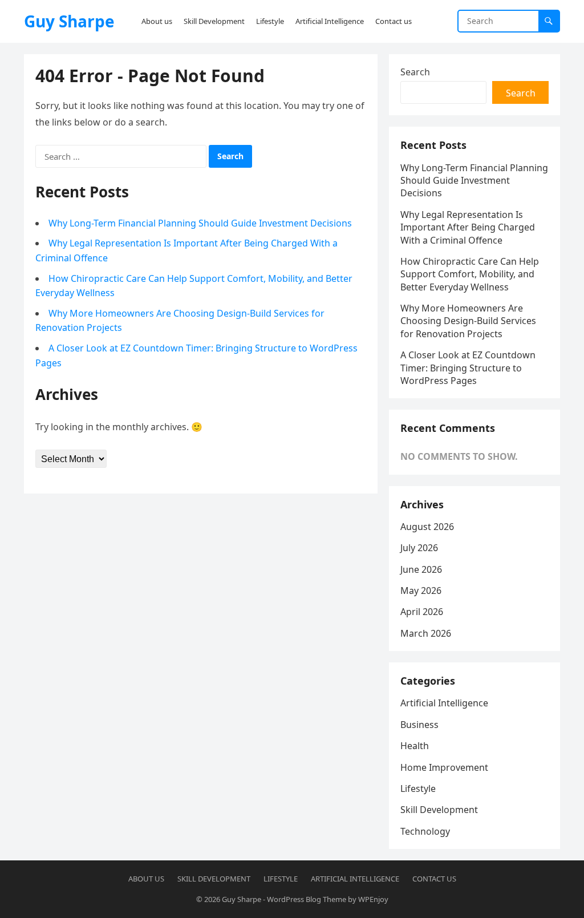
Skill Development (439, 809)
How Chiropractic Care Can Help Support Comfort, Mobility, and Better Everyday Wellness (469, 274)
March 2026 (425, 633)
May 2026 (420, 590)
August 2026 (427, 526)
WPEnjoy (373, 899)
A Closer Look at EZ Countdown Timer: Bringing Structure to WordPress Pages (468, 368)
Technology (425, 831)
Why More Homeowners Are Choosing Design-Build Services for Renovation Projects (468, 321)
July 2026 (419, 547)
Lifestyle (418, 788)
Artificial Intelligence (444, 703)
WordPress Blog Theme (306, 899)
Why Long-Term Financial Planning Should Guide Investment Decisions (200, 223)
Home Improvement (444, 767)
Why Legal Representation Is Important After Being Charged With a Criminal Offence (467, 227)
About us (146, 878)
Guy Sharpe (69, 21)
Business (419, 724)
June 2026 (421, 569)
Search (415, 72)
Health (414, 745)
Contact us (434, 878)
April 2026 (421, 611)
